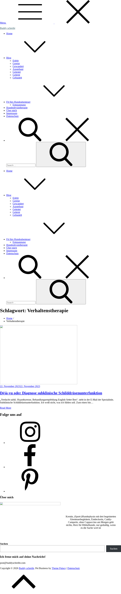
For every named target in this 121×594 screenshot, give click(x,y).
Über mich (11, 110)
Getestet (17, 72)
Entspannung (19, 104)
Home (9, 33)
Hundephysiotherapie (17, 107)
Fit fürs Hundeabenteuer (18, 102)
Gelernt (16, 74)
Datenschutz (12, 116)
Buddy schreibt (7, 28)
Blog (8, 57)
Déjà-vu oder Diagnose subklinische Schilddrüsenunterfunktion (51, 393)
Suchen (4, 543)
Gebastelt (17, 77)
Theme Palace (59, 568)
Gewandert (18, 66)
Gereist (16, 63)
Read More (5, 408)
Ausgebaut (18, 69)
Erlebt (16, 60)
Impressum (11, 113)
